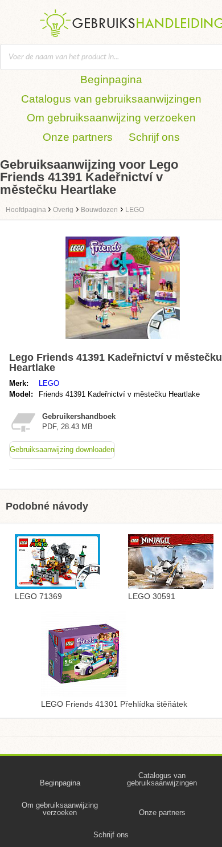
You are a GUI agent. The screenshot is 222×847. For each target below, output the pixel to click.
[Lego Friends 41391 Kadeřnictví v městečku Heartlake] (122, 342)
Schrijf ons (154, 137)
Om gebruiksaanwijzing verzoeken (111, 118)
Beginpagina (111, 79)
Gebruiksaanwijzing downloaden (62, 449)
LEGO (49, 383)
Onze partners (78, 137)
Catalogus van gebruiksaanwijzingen (111, 99)
